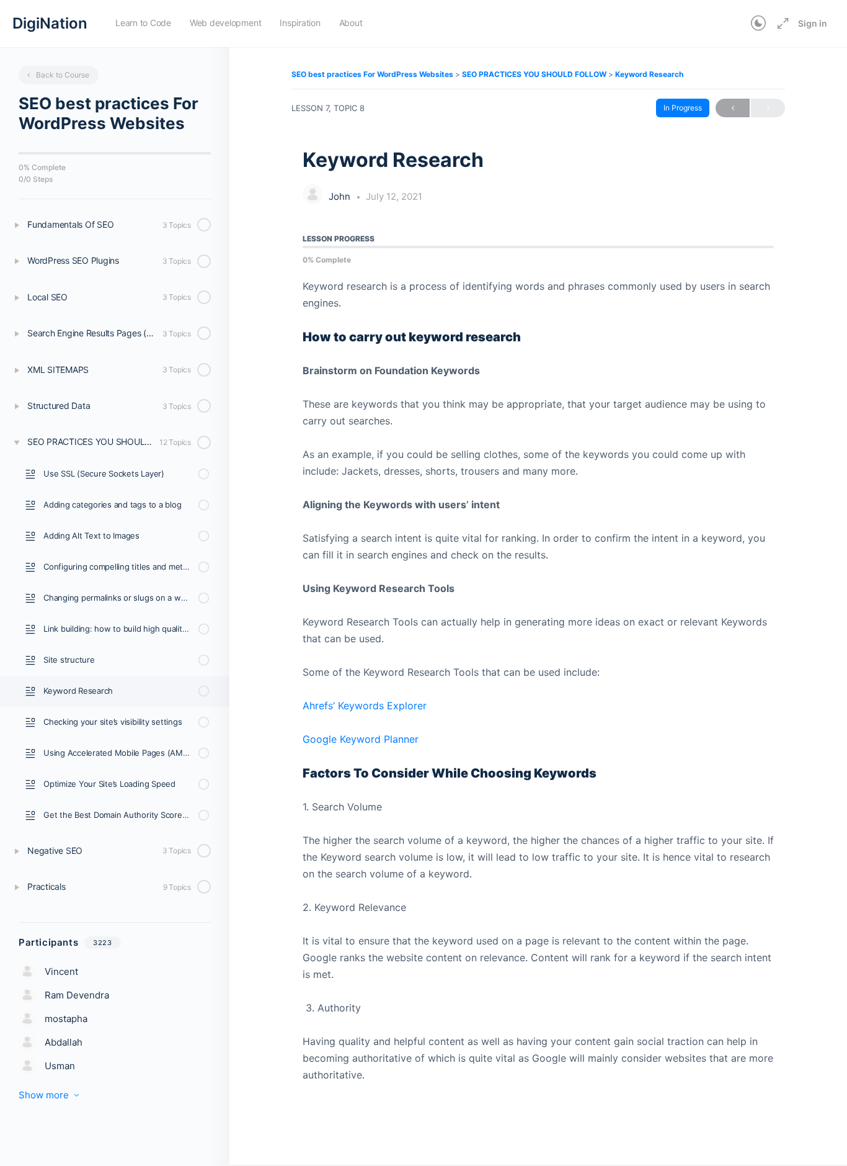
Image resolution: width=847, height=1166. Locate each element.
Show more (44, 1095)
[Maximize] (781, 23)
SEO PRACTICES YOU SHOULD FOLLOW (535, 74)
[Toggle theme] (758, 23)
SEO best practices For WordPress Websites (373, 74)
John (341, 196)
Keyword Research (649, 74)
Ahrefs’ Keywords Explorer (365, 705)
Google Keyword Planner (361, 739)
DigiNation (49, 23)
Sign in (812, 23)
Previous (733, 108)
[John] (312, 195)
